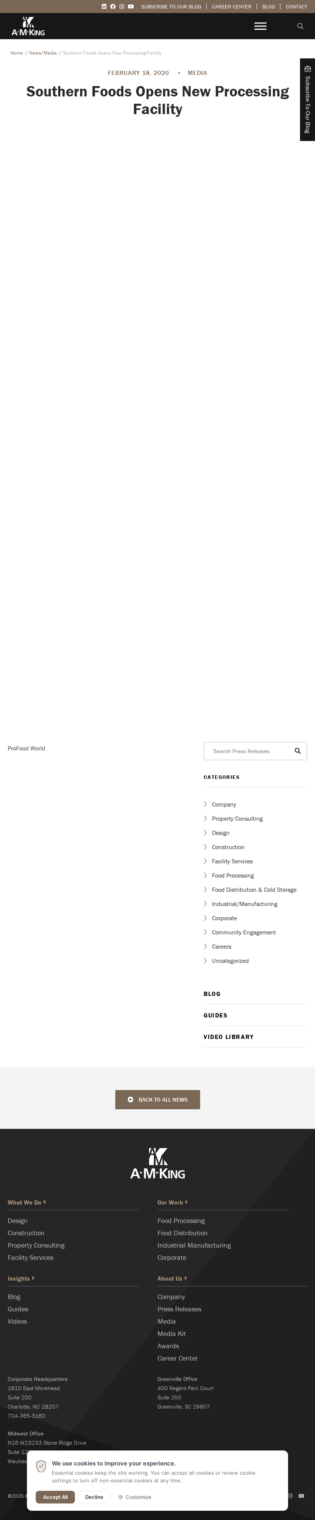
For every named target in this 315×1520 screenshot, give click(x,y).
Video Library (229, 1036)
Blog (268, 6)
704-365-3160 (26, 1415)
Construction (228, 847)
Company (224, 804)
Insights (19, 1278)
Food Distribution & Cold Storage (254, 889)
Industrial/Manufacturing (244, 904)
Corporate (224, 918)
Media (167, 1321)
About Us (170, 1278)
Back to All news (162, 1099)
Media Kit (172, 1333)
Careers (221, 946)
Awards (168, 1345)
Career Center (232, 6)
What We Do (24, 1202)
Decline (94, 1497)
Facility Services (232, 861)
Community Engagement (244, 932)
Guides (216, 1015)
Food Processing (233, 875)
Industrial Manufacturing (194, 1245)
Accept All (55, 1497)
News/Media (43, 53)
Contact (296, 6)
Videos (17, 1321)
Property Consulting (237, 818)
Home (16, 53)
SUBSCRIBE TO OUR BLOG (171, 6)
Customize (138, 1497)
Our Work (170, 1202)
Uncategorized (230, 960)
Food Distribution (183, 1232)
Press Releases (179, 1308)
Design (221, 832)
